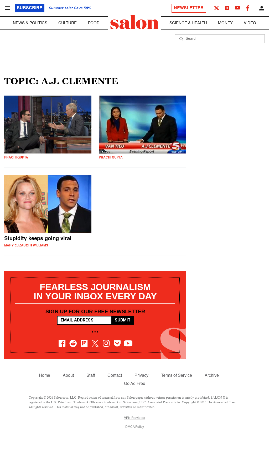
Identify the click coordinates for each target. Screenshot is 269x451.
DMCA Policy (134, 427)
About (68, 376)
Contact (114, 376)
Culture (67, 23)
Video (250, 23)
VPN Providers (134, 418)
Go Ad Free (134, 384)
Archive (212, 376)
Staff (90, 376)
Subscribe (29, 8)
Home (44, 376)
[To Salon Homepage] (134, 22)
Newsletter (189, 8)
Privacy (141, 376)
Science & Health (188, 23)
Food (94, 23)
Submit (123, 320)
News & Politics (30, 23)
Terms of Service (176, 376)
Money (225, 23)
